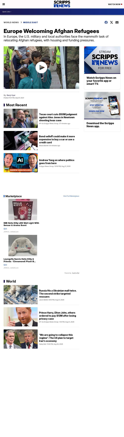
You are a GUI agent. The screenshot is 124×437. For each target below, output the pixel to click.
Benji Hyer (11, 95)
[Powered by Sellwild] (75, 273)
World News (11, 22)
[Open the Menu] (4, 4)
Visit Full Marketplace (71, 196)
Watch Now (114, 4)
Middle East (30, 22)
